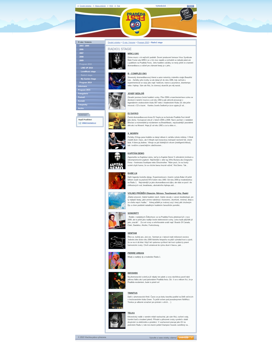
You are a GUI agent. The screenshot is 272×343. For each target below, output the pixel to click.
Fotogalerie (83, 94)
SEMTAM (132, 233)
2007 (81, 53)
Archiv (81, 108)
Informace (82, 86)
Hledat (190, 6)
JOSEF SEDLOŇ (136, 93)
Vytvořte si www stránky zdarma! (163, 338)
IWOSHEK (133, 273)
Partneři (81, 97)
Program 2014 (85, 83)
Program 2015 (84, 90)
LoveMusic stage (88, 71)
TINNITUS (132, 293)
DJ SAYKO (133, 113)
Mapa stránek (100, 6)
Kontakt (81, 101)
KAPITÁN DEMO (136, 153)
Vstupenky (82, 105)
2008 (81, 57)
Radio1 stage (86, 75)
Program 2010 (143, 42)
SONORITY (133, 213)
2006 (81, 49)
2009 (81, 60)
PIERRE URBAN (136, 253)
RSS (111, 6)
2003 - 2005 (84, 46)
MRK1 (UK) (133, 53)
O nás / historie (129, 42)
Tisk (118, 6)
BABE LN (132, 173)
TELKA (131, 313)
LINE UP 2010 (87, 68)
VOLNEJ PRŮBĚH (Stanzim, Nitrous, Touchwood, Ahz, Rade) (158, 193)
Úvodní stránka (114, 42)
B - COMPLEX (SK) (137, 73)
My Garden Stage (88, 79)
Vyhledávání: (161, 6)
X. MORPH (133, 133)
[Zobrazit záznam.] (117, 69)
